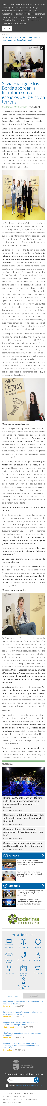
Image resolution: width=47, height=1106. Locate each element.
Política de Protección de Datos (29, 1085)
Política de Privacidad (29, 1099)
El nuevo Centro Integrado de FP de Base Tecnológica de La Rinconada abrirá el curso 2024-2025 (21, 1045)
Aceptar (7, 28)
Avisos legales (19, 1096)
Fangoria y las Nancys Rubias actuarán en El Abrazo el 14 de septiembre (20, 1023)
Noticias (5, 35)
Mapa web (6, 1096)
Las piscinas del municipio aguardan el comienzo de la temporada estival (22, 1013)
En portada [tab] (34, 996)
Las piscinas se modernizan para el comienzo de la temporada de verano (23, 1002)
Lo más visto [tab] (13, 996)
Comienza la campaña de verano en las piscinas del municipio (22, 1034)
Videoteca (14, 885)
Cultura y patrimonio (14, 107)
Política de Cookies (10, 1099)
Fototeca (14, 855)
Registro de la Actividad (12, 1102)
